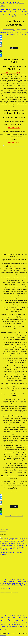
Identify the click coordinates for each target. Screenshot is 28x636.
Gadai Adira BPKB (8, 29)
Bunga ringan (9, 541)
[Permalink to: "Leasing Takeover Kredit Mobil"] (14, 34)
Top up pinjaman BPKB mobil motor (11, 549)
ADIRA (2, 541)
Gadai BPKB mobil (6, 9)
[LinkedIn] (14, 43)
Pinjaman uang (13, 543)
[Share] (14, 55)
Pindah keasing (16, 9)
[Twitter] (14, 39)
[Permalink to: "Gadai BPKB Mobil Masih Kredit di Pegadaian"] (14, 540)
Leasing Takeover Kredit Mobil (10, 73)
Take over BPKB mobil (21, 11)
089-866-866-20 (14, 128)
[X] (14, 51)
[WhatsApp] (14, 53)
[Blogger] (14, 41)
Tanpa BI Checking (19, 13)
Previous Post (4, 529)
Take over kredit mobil (7, 13)
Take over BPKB (8, 11)
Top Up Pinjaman (21, 547)
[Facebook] (14, 36)
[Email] (14, 45)
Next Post (3, 531)
